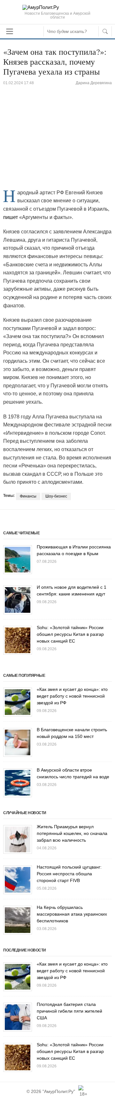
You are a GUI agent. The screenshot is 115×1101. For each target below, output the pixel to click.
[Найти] (105, 31)
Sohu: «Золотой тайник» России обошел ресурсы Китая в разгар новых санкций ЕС (70, 634)
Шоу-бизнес (56, 496)
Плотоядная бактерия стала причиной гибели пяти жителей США (69, 1011)
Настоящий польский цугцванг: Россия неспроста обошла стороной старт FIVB (69, 873)
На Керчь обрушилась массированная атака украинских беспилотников (72, 914)
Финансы (28, 496)
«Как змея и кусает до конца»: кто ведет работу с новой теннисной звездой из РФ (72, 696)
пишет (10, 217)
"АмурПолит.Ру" (58, 1091)
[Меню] (9, 31)
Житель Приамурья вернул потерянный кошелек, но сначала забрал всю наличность (72, 833)
